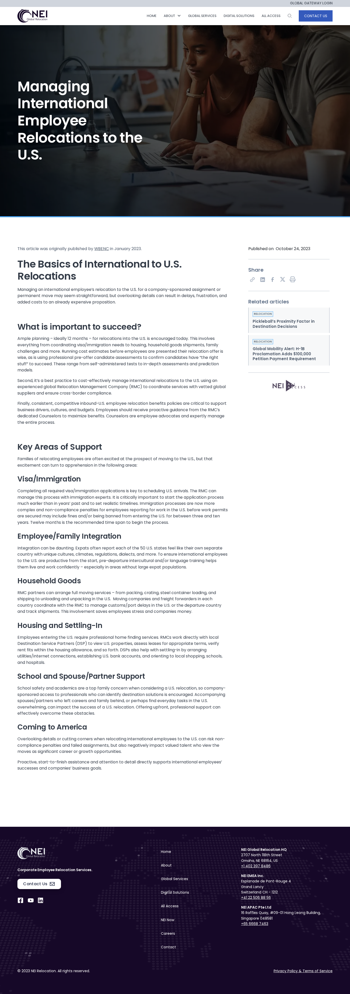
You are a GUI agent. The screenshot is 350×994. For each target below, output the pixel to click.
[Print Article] (293, 279)
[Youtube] (31, 900)
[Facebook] (273, 279)
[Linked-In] (263, 279)
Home (152, 15)
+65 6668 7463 (254, 923)
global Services (202, 15)
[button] (172, 16)
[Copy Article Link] (252, 279)
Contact (168, 947)
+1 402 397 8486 (256, 866)
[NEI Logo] (63, 853)
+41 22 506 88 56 (256, 897)
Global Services (174, 878)
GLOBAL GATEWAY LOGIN (311, 3)
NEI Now (167, 919)
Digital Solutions (175, 892)
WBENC (101, 249)
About (166, 865)
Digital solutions (239, 15)
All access (271, 15)
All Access (170, 906)
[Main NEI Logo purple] (33, 15)
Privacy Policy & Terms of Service (303, 970)
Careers (168, 933)
